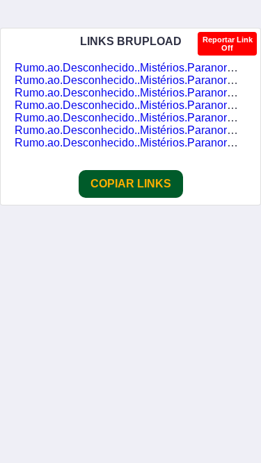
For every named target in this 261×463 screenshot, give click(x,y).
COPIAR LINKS (130, 184)
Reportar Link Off (228, 43)
